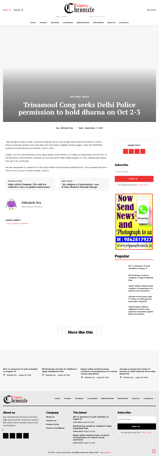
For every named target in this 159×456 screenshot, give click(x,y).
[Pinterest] (137, 151)
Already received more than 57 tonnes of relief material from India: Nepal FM (140, 299)
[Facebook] (125, 151)
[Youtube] (26, 435)
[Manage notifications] (154, 451)
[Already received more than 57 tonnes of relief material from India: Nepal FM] (120, 299)
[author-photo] (4, 375)
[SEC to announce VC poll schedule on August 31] (120, 267)
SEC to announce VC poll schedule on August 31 (139, 267)
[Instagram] (12, 435)
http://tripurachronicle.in (31, 207)
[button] (19, 10)
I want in (133, 179)
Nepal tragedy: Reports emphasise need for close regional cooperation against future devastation (140, 310)
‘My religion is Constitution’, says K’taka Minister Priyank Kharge (80, 185)
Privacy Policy (142, 185)
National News (79, 97)
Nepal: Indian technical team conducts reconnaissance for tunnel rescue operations (140, 288)
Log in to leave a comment (17, 223)
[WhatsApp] (142, 151)
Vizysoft (107, 452)
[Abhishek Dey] (11, 204)
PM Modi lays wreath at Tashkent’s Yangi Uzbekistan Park (140, 277)
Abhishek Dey (66, 128)
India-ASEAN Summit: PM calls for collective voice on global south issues (29, 185)
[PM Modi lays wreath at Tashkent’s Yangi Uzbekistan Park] (120, 278)
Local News (77, 422)
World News (78, 431)
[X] (131, 151)
